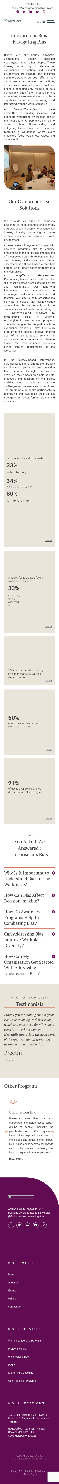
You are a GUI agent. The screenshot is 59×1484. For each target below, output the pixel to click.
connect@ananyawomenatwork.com (32, 7)
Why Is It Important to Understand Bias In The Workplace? (27, 878)
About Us (13, 1282)
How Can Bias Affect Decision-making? (24, 898)
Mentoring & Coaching (20, 1372)
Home (11, 1274)
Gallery (12, 1298)
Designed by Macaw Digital (36, 1473)
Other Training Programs (22, 1380)
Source (48, 540)
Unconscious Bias (18, 1356)
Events (12, 1290)
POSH (11, 1364)
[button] (29, 879)
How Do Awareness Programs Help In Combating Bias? (22, 917)
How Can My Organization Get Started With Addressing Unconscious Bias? (29, 964)
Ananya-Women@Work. (28, 1457)
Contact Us (14, 1306)
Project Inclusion (17, 1348)
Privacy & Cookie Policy (23, 1471)
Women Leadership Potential (24, 1340)
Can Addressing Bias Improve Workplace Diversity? (23, 939)
